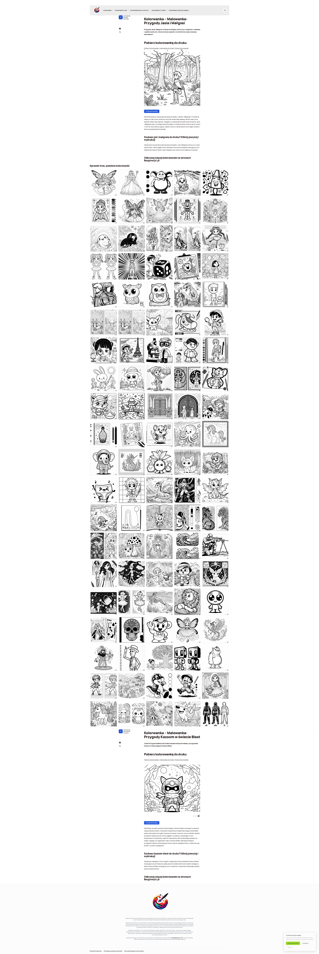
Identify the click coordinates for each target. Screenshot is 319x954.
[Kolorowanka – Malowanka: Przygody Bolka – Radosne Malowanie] (131, 434)
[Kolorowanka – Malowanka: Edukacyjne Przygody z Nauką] (159, 350)
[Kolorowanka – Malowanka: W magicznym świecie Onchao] (131, 462)
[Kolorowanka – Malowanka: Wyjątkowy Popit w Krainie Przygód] (131, 378)
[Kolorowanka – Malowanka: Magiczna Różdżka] (104, 574)
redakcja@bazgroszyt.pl (177, 938)
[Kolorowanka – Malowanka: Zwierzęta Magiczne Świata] (104, 713)
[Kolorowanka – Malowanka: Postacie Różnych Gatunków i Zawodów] (215, 713)
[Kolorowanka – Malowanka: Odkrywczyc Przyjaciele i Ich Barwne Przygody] (215, 462)
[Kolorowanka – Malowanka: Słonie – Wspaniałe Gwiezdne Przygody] (104, 462)
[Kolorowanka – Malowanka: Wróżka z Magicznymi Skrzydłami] (131, 210)
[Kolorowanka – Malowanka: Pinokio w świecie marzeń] (131, 574)
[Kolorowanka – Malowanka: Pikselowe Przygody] (187, 658)
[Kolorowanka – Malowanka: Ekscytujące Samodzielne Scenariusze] (187, 602)
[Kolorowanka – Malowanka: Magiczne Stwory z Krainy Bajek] (187, 630)
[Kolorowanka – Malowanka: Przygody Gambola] (159, 518)
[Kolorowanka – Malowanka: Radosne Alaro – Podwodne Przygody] (187, 434)
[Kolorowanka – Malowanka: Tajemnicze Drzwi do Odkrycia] (187, 406)
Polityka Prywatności (96, 951)
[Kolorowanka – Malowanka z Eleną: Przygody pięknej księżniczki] (131, 182)
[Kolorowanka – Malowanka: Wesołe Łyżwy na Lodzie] (187, 322)
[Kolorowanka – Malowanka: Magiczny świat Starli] (215, 434)
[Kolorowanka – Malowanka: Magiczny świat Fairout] (104, 630)
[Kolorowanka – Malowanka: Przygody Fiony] (104, 406)
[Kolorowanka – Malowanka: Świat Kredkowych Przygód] (131, 490)
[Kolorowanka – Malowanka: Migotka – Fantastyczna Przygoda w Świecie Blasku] (215, 574)
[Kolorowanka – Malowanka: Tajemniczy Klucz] (187, 378)
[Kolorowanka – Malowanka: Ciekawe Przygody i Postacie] (131, 685)
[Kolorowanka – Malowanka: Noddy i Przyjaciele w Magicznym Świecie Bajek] (159, 378)
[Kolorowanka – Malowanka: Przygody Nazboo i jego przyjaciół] (187, 462)
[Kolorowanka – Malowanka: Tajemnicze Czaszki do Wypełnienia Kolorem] (131, 630)
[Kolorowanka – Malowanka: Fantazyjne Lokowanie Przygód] (159, 238)
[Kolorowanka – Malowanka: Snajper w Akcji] (215, 546)
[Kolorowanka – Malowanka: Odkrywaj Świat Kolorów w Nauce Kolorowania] (104, 322)
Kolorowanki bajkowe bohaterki (126, 17)
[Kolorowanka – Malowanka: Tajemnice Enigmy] (187, 518)
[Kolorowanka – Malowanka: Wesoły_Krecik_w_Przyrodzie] (104, 238)
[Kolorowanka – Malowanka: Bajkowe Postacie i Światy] (104, 210)
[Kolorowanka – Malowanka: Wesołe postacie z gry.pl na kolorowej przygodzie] (104, 518)
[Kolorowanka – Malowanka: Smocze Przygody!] (215, 490)
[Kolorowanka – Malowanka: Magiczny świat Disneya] (215, 210)
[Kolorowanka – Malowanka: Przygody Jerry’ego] (215, 378)
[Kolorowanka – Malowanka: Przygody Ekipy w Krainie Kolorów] (131, 406)
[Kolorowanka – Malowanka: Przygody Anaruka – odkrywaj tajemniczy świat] (104, 546)
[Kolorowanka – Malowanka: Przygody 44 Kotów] (131, 713)
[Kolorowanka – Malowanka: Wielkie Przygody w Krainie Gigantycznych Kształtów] (215, 266)
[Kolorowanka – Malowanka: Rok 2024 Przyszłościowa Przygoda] (104, 294)
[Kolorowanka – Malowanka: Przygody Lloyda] (215, 322)
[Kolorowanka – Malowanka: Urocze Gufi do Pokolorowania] (131, 294)
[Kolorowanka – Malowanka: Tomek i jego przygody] (215, 294)
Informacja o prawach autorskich (113, 951)
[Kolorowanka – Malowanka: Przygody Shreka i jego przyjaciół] (159, 182)
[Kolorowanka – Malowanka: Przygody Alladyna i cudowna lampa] (104, 658)
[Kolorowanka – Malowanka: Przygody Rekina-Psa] (159, 713)
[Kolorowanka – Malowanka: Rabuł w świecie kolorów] (104, 378)
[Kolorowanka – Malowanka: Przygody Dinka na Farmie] (215, 406)
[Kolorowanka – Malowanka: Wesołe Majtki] (104, 490)
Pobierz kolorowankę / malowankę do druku (159, 48)
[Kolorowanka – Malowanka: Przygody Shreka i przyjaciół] (215, 658)
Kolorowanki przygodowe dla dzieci (126, 731)
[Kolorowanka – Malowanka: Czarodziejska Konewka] (104, 602)
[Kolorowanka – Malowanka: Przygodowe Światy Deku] (131, 266)
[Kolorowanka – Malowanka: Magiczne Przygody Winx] (104, 182)
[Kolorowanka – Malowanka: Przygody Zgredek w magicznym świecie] (131, 546)
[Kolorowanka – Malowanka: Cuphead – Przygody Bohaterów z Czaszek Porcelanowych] (159, 630)
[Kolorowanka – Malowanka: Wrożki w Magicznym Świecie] (159, 210)
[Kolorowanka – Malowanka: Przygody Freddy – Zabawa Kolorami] (187, 210)
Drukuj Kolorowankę (181, 48)
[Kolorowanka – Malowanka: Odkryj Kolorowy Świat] (104, 350)
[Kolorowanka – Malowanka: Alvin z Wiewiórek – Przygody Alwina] (159, 434)
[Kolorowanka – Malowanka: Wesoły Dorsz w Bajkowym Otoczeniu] (159, 406)
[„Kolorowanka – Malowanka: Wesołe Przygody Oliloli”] (159, 574)
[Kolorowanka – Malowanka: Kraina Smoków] (159, 490)
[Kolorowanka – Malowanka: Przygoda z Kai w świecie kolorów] (215, 182)
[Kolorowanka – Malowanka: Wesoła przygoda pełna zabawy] (187, 182)
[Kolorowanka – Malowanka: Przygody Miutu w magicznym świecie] (159, 322)
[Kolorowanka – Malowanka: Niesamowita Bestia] (215, 518)
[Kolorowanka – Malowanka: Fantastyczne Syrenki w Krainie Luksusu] (159, 546)
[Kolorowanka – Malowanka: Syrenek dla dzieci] (159, 602)
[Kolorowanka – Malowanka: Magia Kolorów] (104, 685)
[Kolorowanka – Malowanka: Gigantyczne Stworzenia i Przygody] (187, 294)
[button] (225, 10)
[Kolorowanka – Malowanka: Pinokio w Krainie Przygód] (131, 658)
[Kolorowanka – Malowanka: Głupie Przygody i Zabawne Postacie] (131, 518)
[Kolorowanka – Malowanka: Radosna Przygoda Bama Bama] (159, 685)
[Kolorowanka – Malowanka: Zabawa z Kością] (159, 266)
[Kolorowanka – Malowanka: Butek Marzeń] (104, 434)
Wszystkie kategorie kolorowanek (134, 951)
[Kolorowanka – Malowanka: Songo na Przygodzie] (215, 350)
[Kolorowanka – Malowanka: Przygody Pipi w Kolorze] (215, 238)
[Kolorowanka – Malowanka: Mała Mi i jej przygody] (159, 658)
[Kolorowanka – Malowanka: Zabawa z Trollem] (187, 350)
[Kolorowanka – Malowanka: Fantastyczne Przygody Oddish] (159, 462)
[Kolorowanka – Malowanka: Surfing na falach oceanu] (187, 546)
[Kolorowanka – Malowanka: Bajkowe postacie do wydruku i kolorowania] (131, 602)
